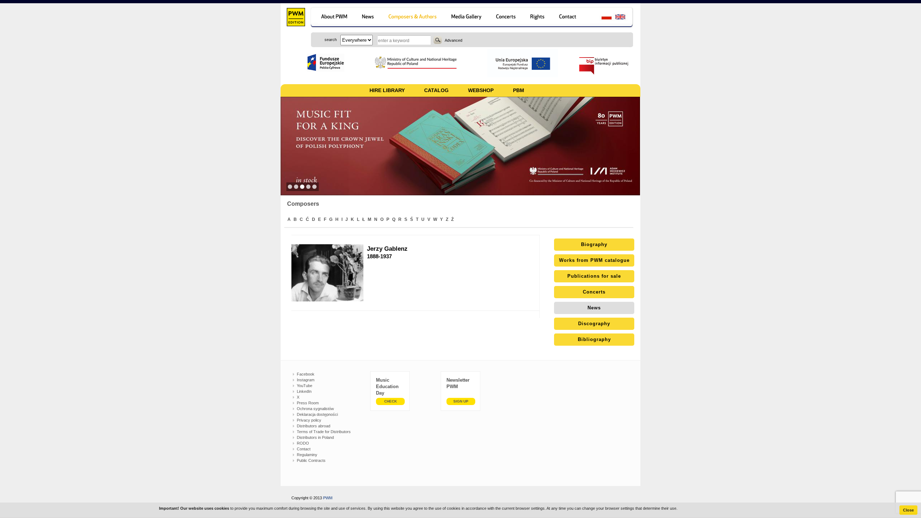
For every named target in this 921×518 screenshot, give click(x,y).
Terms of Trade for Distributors (324, 432)
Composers (303, 204)
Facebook (305, 374)
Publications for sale (594, 276)
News (594, 307)
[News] (368, 18)
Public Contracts (311, 460)
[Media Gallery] (467, 18)
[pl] (602, 18)
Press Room (308, 403)
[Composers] (413, 18)
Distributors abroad (313, 426)
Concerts (594, 292)
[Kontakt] (571, 18)
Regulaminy (307, 455)
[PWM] (295, 18)
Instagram (305, 380)
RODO (303, 443)
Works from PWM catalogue (594, 260)
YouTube (304, 385)
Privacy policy (309, 420)
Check (390, 401)
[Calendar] (507, 18)
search (438, 40)
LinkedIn (304, 391)
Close (908, 510)
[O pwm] (332, 18)
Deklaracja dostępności (317, 414)
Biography (594, 244)
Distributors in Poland (315, 437)
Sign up (460, 401)
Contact (303, 449)
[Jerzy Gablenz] (329, 272)
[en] (624, 18)
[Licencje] (538, 18)
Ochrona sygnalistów (315, 408)
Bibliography (594, 339)
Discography (594, 323)
